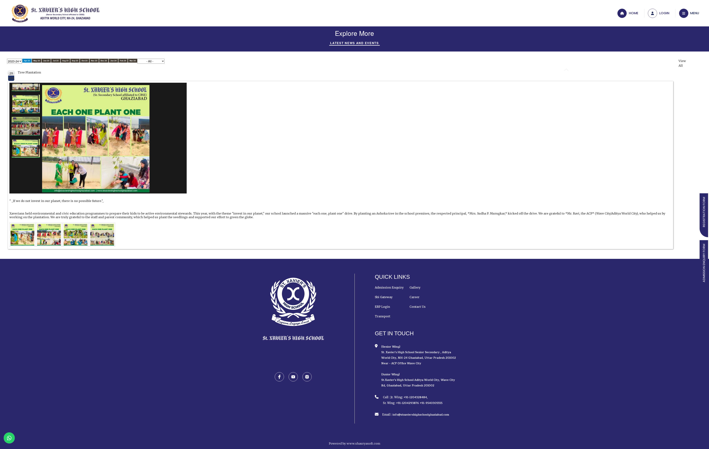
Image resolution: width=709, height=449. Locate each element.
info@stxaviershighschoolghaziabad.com (421, 414)
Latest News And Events (354, 43)
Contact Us (418, 307)
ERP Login (382, 307)
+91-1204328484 (415, 397)
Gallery (415, 287)
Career (414, 297)
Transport (382, 316)
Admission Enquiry (389, 287)
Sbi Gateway (384, 297)
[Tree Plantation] (22, 235)
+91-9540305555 (431, 403)
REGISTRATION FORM (704, 212)
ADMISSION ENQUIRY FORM (704, 263)
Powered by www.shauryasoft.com (354, 443)
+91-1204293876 (407, 403)
